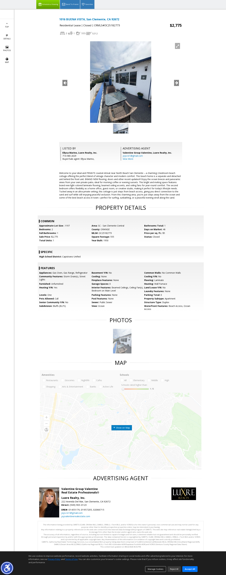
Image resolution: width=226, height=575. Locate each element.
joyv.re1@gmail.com (133, 155)
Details (7, 38)
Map (7, 62)
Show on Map (122, 427)
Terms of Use (71, 559)
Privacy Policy (54, 559)
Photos (7, 50)
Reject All (174, 569)
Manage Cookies (155, 569)
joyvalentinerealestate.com (75, 516)
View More (128, 158)
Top (7, 27)
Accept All (190, 569)
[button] (7, 568)
